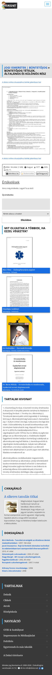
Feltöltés (8, 641)
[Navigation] (48, 4)
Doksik (7, 594)
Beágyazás (43, 173)
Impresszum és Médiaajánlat (19, 635)
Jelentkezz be (13, 173)
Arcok (6, 606)
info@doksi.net (32, 668)
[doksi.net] (9, 5)
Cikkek (7, 600)
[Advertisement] (26, 36)
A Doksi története (13, 655)
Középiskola (10, 611)
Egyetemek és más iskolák (17, 647)
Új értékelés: (8, 195)
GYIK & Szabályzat (13, 629)
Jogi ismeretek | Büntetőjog (25, 67)
